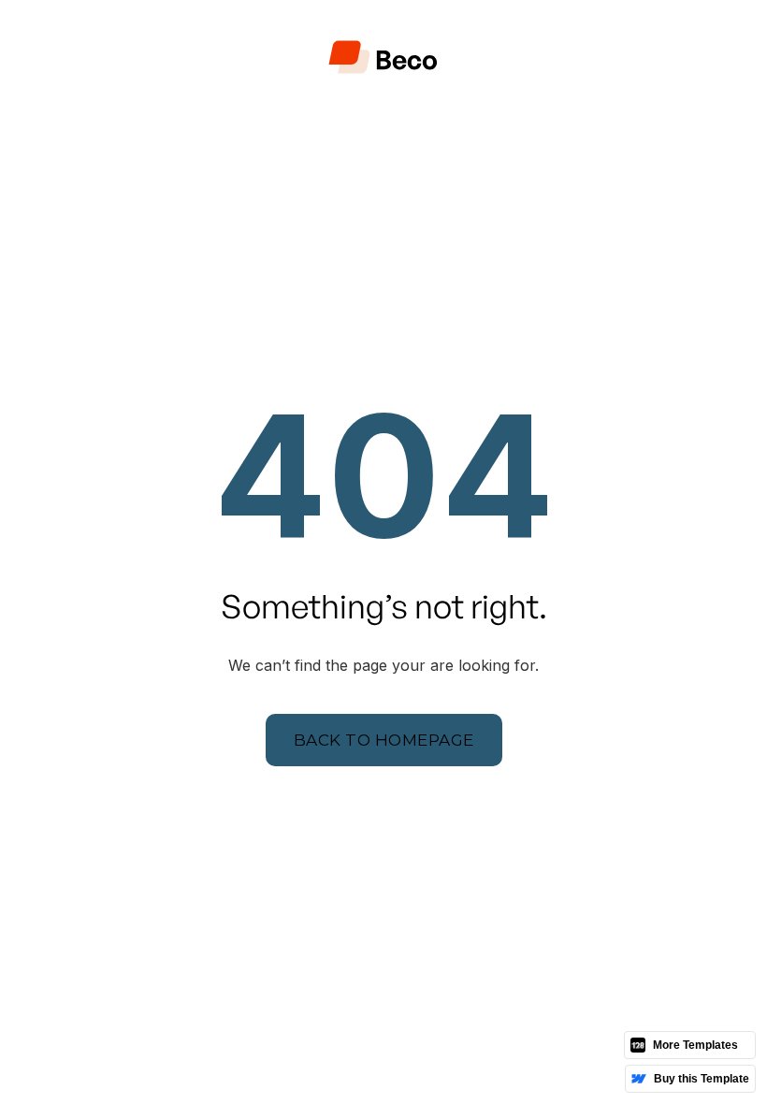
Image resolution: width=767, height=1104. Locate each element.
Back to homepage (384, 740)
